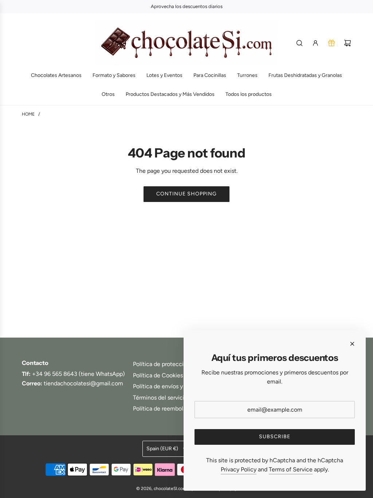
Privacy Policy (238, 469)
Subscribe (274, 436)
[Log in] (315, 43)
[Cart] (347, 43)
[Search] (299, 43)
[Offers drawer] (331, 43)
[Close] (352, 344)
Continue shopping (186, 194)
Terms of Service (291, 469)
